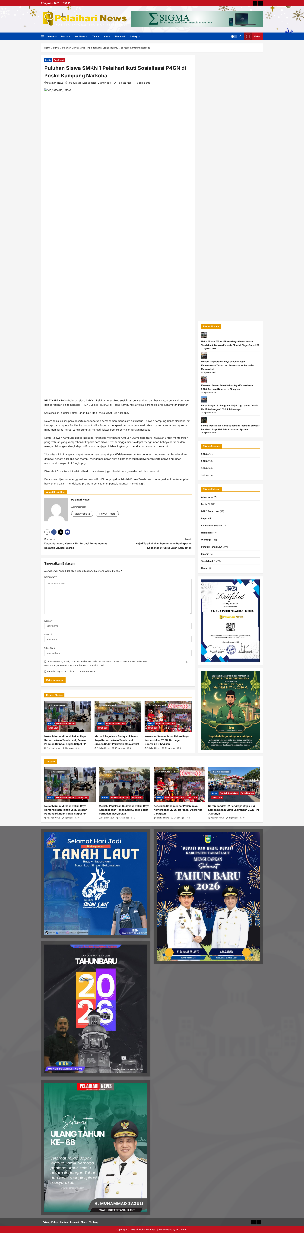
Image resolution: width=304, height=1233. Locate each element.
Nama (48, 620)
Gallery (133, 36)
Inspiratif (206, 518)
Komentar (50, 576)
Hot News (80, 36)
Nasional (120, 36)
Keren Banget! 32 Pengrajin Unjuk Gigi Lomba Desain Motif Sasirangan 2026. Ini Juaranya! (233, 809)
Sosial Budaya (247, 793)
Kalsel (107, 36)
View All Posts (107, 513)
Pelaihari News (55, 82)
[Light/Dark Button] (234, 36)
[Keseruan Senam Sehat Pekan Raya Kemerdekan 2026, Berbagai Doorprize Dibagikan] (168, 716)
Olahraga (206, 539)
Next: (164, 543)
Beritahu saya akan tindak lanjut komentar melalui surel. (74, 665)
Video (257, 36)
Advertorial (207, 497)
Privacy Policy (50, 1221)
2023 (204, 475)
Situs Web (49, 647)
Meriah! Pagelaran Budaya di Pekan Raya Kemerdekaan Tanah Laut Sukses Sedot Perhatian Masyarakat (117, 740)
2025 (204, 461)
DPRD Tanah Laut (210, 511)
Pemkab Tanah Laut (65, 723)
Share (84, 1221)
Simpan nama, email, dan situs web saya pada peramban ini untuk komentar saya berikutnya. (98, 661)
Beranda (52, 36)
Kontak (64, 1221)
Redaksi (74, 1221)
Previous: (75, 543)
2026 (204, 454)
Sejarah (205, 554)
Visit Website (82, 513)
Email (48, 634)
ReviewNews (165, 1229)
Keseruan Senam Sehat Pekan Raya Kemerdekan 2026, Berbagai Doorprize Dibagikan (167, 740)
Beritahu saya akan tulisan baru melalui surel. (71, 671)
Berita (64, 36)
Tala (94, 36)
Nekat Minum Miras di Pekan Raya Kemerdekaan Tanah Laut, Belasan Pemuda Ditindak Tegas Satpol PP (65, 740)
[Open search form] (241, 36)
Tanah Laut (59, 60)
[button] (42, 36)
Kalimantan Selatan (211, 525)
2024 (204, 468)
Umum (204, 568)
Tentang (93, 1221)
